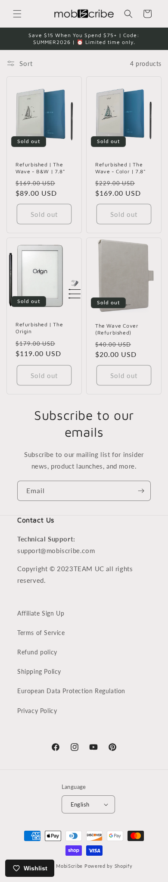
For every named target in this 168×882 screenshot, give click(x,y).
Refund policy (37, 652)
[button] (17, 13)
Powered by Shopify (108, 866)
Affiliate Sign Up (40, 613)
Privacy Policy (37, 710)
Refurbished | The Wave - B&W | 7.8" (40, 168)
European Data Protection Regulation (71, 690)
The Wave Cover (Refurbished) (116, 329)
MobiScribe (69, 866)
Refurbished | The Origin (39, 328)
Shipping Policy (39, 671)
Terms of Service (41, 632)
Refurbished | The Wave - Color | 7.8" (120, 168)
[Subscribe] (140, 491)
